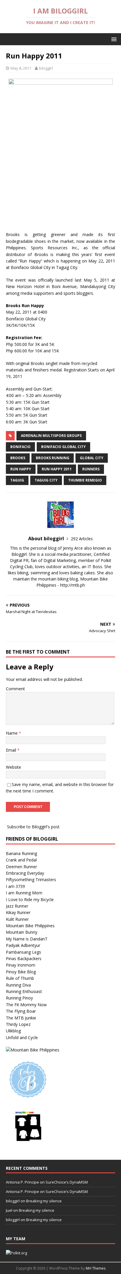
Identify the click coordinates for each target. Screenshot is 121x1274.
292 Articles (82, 538)
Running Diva (18, 985)
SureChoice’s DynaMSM (67, 1182)
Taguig (17, 480)
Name (12, 733)
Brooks (17, 457)
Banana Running (21, 853)
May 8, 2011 (21, 68)
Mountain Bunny (21, 932)
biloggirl (46, 68)
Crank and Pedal (21, 860)
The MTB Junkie (21, 1018)
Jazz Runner (17, 906)
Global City (91, 457)
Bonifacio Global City (63, 446)
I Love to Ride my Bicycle (30, 899)
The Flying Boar (21, 1011)
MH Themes (95, 1268)
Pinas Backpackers (23, 958)
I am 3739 (15, 886)
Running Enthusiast (24, 991)
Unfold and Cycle (22, 1037)
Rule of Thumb (20, 978)
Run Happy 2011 (57, 469)
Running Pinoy (19, 998)
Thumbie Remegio (85, 480)
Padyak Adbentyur (23, 945)
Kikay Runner (18, 912)
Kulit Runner (17, 919)
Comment (15, 688)
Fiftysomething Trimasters (31, 879)
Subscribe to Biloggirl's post (33, 826)
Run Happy (20, 469)
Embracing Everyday (25, 873)
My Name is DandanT (27, 939)
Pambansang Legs (23, 952)
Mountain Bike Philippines (30, 925)
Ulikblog (13, 1031)
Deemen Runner (21, 866)
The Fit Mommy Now (26, 1004)
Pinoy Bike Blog (21, 972)
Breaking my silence (44, 1201)
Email (11, 750)
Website (13, 767)
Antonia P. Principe (22, 1182)
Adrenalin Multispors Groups (51, 435)
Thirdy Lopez (18, 1024)
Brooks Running (52, 457)
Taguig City (46, 480)
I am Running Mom (24, 893)
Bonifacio (20, 446)
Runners (91, 469)
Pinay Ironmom (20, 965)
